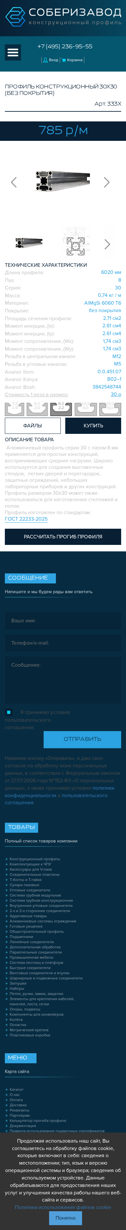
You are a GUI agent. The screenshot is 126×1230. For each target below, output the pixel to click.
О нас (15, 1094)
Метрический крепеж (29, 1030)
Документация (23, 1125)
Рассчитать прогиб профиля (63, 537)
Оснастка (18, 1024)
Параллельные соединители (36, 952)
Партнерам (20, 1115)
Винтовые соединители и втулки (39, 973)
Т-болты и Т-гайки (26, 879)
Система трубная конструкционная (41, 900)
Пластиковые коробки (30, 1035)
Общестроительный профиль (37, 931)
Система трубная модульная (35, 895)
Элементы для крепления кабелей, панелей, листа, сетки (42, 1002)
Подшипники (21, 936)
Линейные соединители (32, 942)
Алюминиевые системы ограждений (43, 921)
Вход (53, 60)
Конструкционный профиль (35, 859)
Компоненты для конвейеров (37, 1014)
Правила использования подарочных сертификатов (57, 1131)
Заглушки (18, 983)
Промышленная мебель (31, 957)
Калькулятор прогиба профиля (38, 1120)
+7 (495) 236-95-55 (64, 47)
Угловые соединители (30, 890)
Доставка (18, 1105)
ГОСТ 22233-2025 (26, 519)
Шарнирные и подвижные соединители (46, 978)
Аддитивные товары (28, 916)
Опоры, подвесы (25, 1009)
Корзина (74, 60)
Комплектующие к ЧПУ (30, 864)
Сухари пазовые (24, 885)
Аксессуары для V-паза (31, 869)
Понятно (66, 1218)
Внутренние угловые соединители (41, 905)
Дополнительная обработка (35, 947)
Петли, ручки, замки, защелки (36, 993)
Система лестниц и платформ (36, 962)
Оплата (16, 1100)
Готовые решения (26, 926)
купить (93, 426)
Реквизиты (19, 1110)
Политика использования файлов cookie (63, 1207)
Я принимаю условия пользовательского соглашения (37, 720)
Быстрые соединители (30, 967)
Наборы (17, 988)
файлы (32, 426)
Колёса (16, 1019)
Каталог (17, 1089)
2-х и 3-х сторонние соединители (40, 910)
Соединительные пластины (35, 874)
